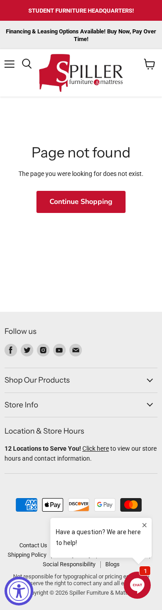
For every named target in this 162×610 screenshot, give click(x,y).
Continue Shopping (81, 202)
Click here (95, 448)
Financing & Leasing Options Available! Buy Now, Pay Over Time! (81, 35)
